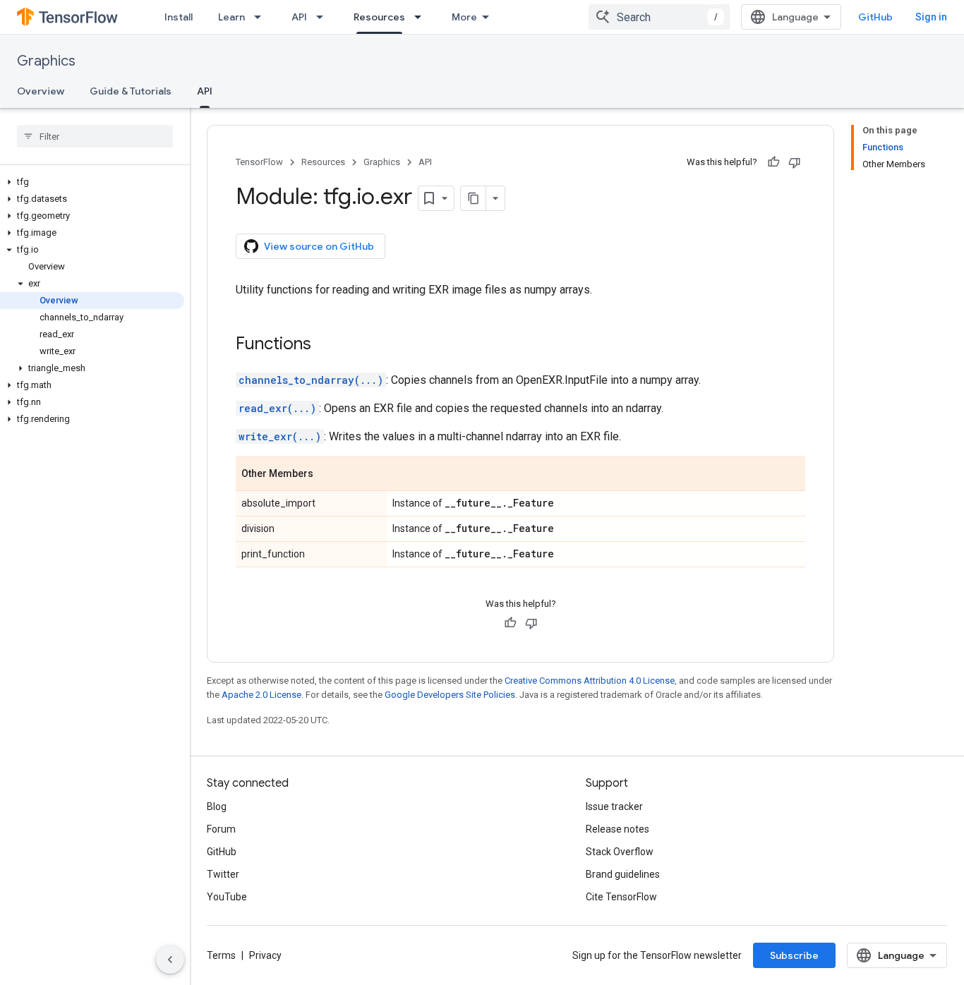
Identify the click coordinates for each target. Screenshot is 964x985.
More (464, 17)
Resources (379, 17)
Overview (40, 91)
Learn (231, 17)
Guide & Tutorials (130, 91)
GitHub (875, 17)
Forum (221, 829)
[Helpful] (773, 162)
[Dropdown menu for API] (324, 17)
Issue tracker (614, 806)
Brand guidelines (623, 874)
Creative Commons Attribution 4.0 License (590, 680)
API (299, 17)
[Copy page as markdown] (473, 198)
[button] (92, 182)
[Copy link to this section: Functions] (325, 345)
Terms (221, 955)
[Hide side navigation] (170, 959)
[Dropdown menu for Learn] (262, 17)
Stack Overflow (619, 851)
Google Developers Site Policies (450, 694)
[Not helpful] (794, 162)
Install (178, 17)
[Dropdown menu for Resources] (422, 17)
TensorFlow (259, 162)
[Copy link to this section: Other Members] (327, 474)
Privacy (265, 955)
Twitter (223, 874)
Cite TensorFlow (621, 896)
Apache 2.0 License (261, 694)
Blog (217, 806)
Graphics (46, 61)
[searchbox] (95, 136)
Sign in (931, 17)
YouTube (227, 896)
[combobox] (659, 17)
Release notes (617, 829)
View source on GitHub (319, 246)
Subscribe (794, 955)
